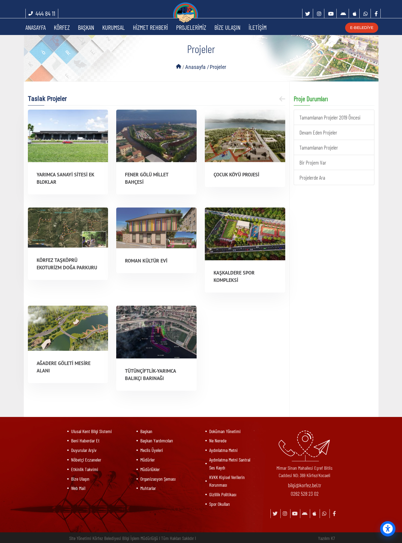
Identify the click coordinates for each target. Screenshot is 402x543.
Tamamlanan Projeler (318, 147)
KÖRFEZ (62, 27)
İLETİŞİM (258, 27)
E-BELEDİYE (359, 27)
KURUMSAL (113, 27)
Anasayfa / (197, 67)
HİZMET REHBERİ (150, 27)
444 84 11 (45, 13)
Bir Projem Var (312, 162)
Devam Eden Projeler (318, 132)
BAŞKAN (86, 27)
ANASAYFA (35, 27)
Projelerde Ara (312, 177)
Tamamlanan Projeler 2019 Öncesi (329, 117)
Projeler (218, 67)
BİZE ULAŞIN (227, 27)
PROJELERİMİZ (191, 27)
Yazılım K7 (326, 538)
